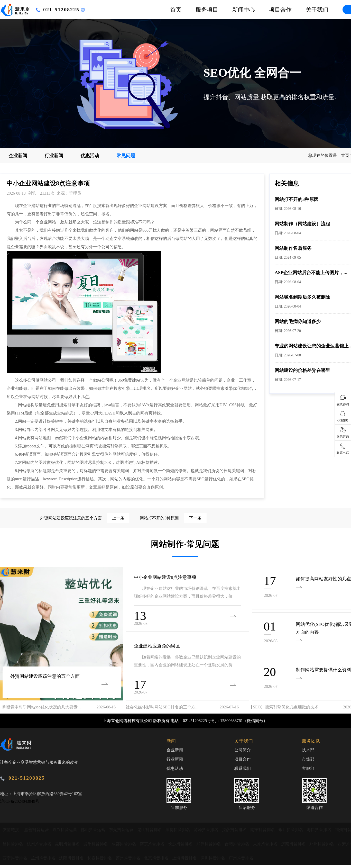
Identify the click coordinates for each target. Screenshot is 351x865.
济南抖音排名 (294, 844)
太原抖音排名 (266, 844)
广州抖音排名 (241, 858)
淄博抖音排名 (178, 829)
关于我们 (317, 9)
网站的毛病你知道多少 (298, 321)
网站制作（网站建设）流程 (302, 223)
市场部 (308, 759)
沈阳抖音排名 (72, 858)
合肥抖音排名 (237, 844)
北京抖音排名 (157, 858)
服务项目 (207, 9)
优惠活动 (90, 155)
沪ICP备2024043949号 (19, 801)
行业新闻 (54, 155)
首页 (175, 9)
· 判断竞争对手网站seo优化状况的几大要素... (40, 707)
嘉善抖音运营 (37, 829)
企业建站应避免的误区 (157, 645)
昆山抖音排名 (150, 829)
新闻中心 (243, 9)
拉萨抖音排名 (235, 829)
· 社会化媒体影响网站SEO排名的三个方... (160, 707)
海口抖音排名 (319, 829)
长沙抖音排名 (181, 844)
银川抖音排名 (291, 829)
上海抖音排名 (185, 858)
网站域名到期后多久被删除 (302, 297)
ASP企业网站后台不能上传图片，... (311, 272)
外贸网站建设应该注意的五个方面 (82, 518)
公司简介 (242, 750)
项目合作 (280, 9)
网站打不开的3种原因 (297, 199)
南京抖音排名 (152, 844)
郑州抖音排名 (322, 844)
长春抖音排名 (100, 858)
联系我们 (242, 768)
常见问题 (126, 155)
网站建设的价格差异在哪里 (302, 370)
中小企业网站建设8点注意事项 (165, 577)
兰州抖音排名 (44, 858)
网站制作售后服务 (293, 248)
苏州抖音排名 (128, 858)
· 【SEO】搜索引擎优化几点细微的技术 (282, 707)
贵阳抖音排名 (96, 844)
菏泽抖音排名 (206, 829)
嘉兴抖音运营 (65, 829)
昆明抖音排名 (68, 844)
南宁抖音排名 (263, 829)
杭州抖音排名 (39, 844)
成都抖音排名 (124, 844)
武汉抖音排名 (209, 844)
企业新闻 (18, 155)
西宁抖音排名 (15, 858)
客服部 (308, 768)
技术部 (308, 750)
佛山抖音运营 (93, 829)
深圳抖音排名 (213, 858)
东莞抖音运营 (122, 829)
